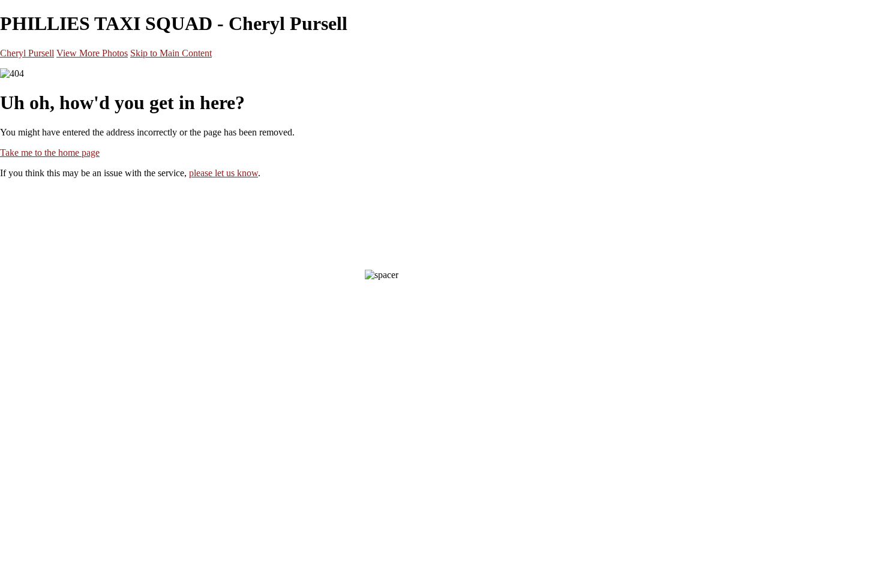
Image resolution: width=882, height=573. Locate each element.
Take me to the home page (50, 152)
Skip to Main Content (171, 53)
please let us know (223, 173)
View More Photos (92, 53)
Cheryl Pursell (27, 53)
